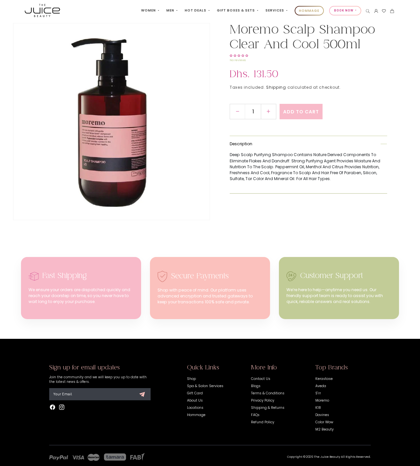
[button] (368, 11)
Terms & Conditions (267, 393)
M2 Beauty (324, 429)
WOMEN (149, 10)
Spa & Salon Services (205, 386)
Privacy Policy (262, 400)
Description (241, 144)
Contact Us (260, 378)
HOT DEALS (196, 10)
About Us (195, 400)
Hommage (196, 414)
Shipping (276, 87)
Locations (195, 407)
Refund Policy (262, 422)
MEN (170, 10)
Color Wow (324, 422)
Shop (191, 378)
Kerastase (324, 378)
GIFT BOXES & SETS (236, 10)
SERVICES (275, 10)
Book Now (344, 10)
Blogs (256, 386)
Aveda (320, 386)
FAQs (255, 414)
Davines (322, 414)
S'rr (318, 393)
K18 (318, 407)
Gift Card (195, 393)
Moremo (322, 400)
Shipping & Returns (267, 407)
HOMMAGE (309, 11)
